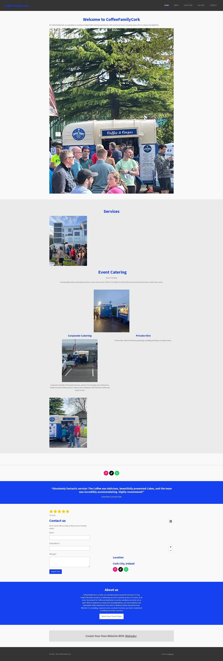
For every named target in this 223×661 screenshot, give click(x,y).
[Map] (143, 535)
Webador (131, 636)
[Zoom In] (170, 547)
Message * (53, 554)
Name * (52, 533)
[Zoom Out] (170, 550)
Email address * (54, 543)
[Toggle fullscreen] (170, 521)
